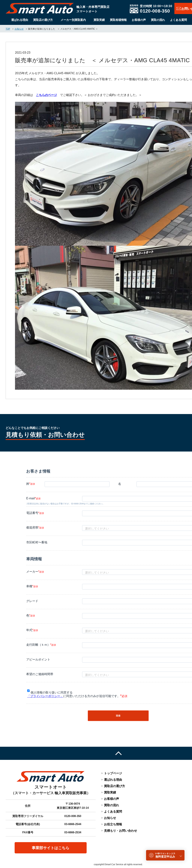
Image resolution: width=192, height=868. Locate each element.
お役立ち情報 (113, 824)
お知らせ (110, 817)
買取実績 (99, 19)
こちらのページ (46, 95)
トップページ (113, 773)
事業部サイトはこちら (50, 848)
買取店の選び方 (43, 19)
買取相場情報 (118, 19)
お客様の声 (139, 19)
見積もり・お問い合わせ (120, 830)
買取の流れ (158, 19)
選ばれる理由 (19, 19)
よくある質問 (178, 19)
